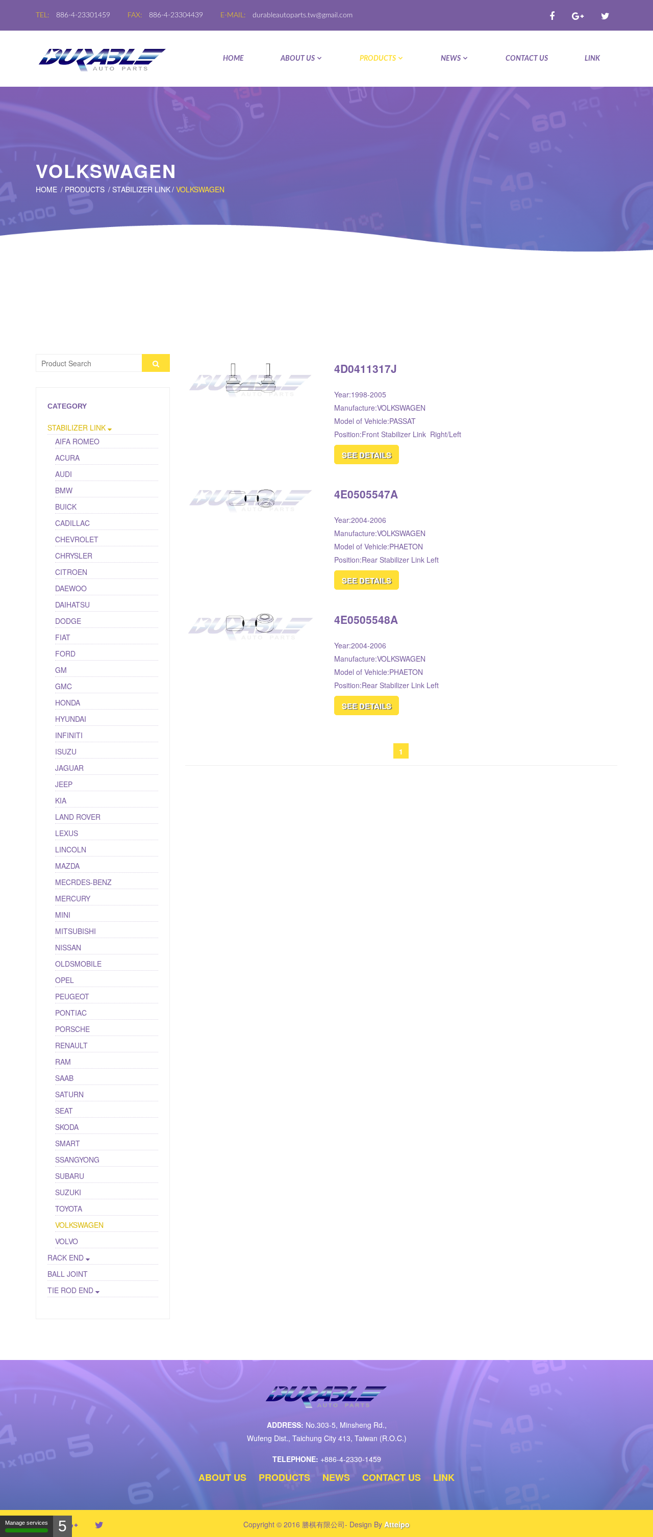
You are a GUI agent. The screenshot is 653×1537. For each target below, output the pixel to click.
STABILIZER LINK (141, 189)
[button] (102, 427)
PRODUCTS (378, 58)
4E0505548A (366, 619)
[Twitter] (605, 15)
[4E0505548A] (252, 622)
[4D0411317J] (252, 377)
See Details (366, 455)
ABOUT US (298, 58)
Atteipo (397, 1524)
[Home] (103, 59)
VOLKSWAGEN (200, 189)
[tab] (102, 428)
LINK (592, 58)
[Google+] (577, 15)
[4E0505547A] (252, 497)
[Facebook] (552, 15)
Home (233, 58)
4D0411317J (365, 368)
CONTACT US (527, 58)
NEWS (451, 58)
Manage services (26, 1523)
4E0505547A (366, 493)
